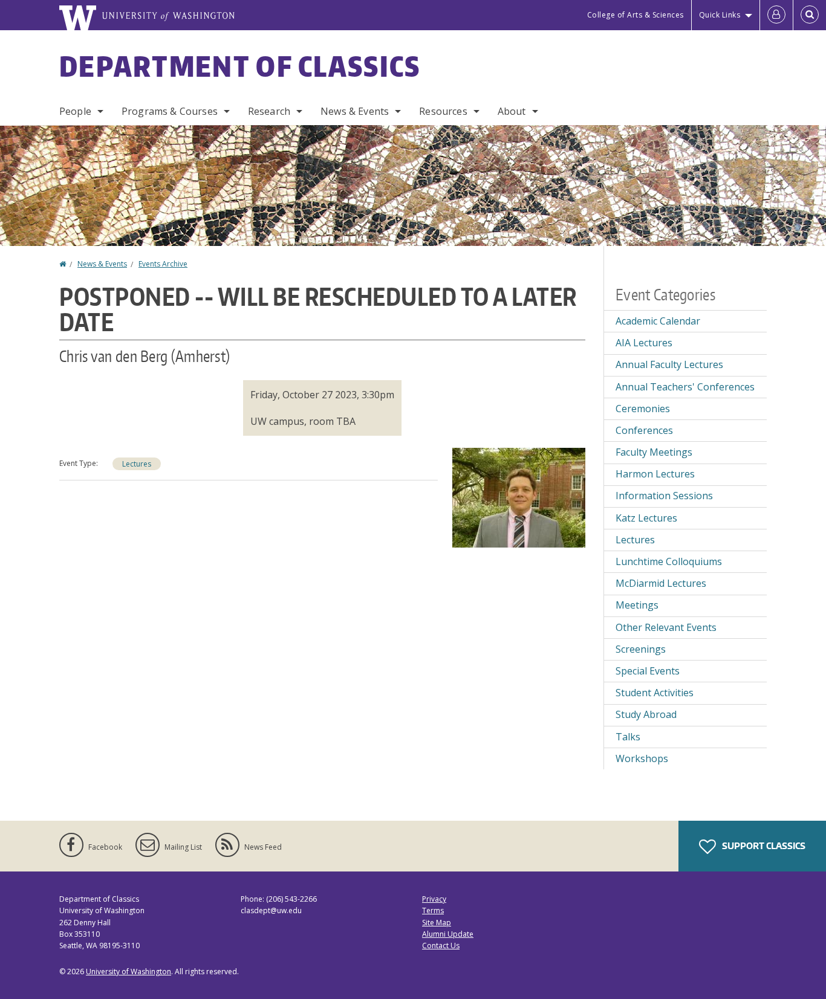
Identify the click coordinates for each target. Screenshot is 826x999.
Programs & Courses (170, 111)
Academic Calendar (658, 321)
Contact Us (441, 945)
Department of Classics (240, 66)
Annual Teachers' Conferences (685, 386)
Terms (433, 910)
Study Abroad (646, 714)
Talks (628, 736)
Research (269, 111)
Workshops (642, 758)
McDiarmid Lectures (661, 583)
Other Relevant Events (666, 627)
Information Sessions (664, 495)
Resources (443, 111)
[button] (518, 496)
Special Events (648, 670)
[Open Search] (809, 15)
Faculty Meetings (654, 452)
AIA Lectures (644, 342)
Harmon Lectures (655, 473)
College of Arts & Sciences (635, 15)
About (512, 111)
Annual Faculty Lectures (669, 364)
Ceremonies (643, 408)
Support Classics (762, 846)
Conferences (644, 430)
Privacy (434, 899)
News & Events (354, 111)
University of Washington (128, 971)
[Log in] (776, 15)
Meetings (637, 605)
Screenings (641, 649)
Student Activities (655, 692)
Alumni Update (447, 934)
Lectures (136, 464)
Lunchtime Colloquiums (669, 561)
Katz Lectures (646, 518)
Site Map (436, 922)
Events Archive (162, 264)
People (75, 111)
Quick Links (720, 15)
